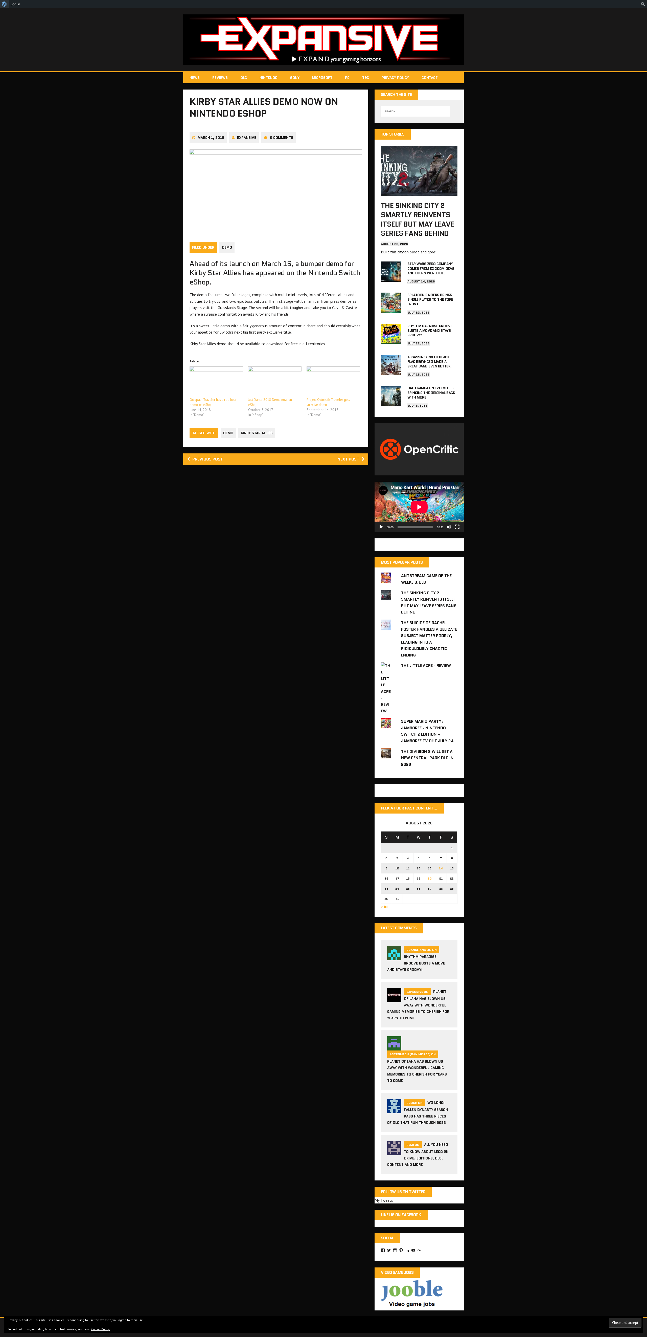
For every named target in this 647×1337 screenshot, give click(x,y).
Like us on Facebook (401, 1215)
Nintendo (269, 77)
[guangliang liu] (394, 956)
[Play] (381, 527)
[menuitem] (4, 4)
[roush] (394, 1109)
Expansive (246, 137)
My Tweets (384, 1200)
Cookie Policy (100, 1329)
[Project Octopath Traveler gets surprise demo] (333, 381)
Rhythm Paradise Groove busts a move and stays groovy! (429, 330)
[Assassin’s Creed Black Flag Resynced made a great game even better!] (391, 371)
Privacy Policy (395, 77)
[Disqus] (275, 541)
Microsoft (322, 77)
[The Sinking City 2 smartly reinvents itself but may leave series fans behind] (419, 192)
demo (228, 432)
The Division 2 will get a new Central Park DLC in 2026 (427, 758)
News (195, 77)
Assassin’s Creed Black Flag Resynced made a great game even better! (429, 362)
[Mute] (449, 527)
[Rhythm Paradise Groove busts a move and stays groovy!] (391, 340)
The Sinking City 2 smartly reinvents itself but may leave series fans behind (417, 219)
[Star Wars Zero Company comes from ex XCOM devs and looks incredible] (391, 278)
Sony (294, 77)
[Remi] (394, 1151)
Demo (227, 247)
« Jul (384, 906)
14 (441, 868)
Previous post (207, 459)
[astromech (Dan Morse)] (394, 1047)
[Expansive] (323, 39)
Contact (430, 77)
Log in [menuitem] (15, 4)
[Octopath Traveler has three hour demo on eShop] (216, 381)
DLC (243, 77)
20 (430, 878)
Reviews (220, 77)
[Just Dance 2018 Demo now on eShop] (275, 381)
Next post (348, 459)
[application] (419, 507)
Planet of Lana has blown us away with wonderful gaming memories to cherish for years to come (418, 1005)
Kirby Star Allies (257, 432)
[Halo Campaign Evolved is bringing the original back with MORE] (391, 402)
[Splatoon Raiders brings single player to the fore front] (391, 309)
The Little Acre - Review (426, 665)
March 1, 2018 (211, 137)
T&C (365, 77)
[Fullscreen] (457, 527)
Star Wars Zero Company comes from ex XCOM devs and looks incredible (430, 268)
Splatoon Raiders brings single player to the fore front (430, 299)
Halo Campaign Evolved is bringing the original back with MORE (431, 392)
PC (347, 77)
